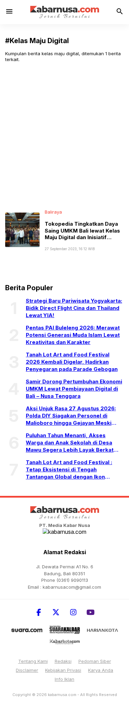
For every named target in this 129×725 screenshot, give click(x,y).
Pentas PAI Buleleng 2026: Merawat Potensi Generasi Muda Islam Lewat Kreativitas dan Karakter (73, 334)
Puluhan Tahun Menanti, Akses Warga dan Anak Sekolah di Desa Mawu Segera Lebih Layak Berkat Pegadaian (70, 442)
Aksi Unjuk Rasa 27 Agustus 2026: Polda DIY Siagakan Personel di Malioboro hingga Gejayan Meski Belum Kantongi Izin (71, 416)
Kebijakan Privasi (63, 670)
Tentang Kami (33, 661)
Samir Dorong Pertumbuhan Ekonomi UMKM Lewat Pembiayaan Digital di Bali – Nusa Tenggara (74, 388)
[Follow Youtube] (90, 612)
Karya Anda (100, 670)
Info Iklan (64, 679)
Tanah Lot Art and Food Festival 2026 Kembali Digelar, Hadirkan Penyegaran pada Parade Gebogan (72, 361)
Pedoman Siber (94, 661)
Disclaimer (27, 670)
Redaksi (63, 661)
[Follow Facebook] (39, 612)
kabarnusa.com (62, 694)
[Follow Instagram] (73, 612)
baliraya (53, 212)
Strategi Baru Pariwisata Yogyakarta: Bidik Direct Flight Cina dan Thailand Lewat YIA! (74, 308)
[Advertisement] (64, 135)
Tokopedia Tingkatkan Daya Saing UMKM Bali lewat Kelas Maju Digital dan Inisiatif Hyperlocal (82, 234)
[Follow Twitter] (56, 612)
